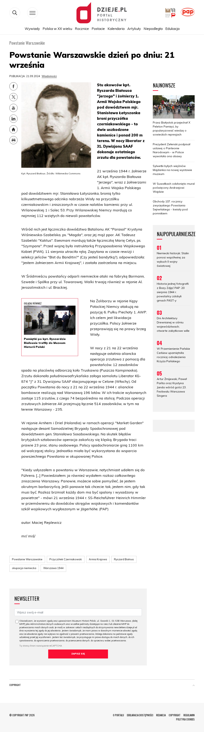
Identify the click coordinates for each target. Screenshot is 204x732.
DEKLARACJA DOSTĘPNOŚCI (140, 715)
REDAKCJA (161, 715)
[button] (194, 686)
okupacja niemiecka (24, 568)
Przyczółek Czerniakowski (65, 559)
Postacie (98, 28)
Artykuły (134, 28)
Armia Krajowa (98, 559)
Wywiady (32, 28)
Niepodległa (153, 28)
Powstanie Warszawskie (27, 559)
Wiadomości (49, 76)
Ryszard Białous (124, 559)
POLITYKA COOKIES (185, 719)
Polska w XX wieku (57, 28)
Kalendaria (116, 28)
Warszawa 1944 (53, 568)
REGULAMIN (189, 715)
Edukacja (172, 28)
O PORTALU (118, 715)
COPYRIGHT (174, 715)
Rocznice (82, 28)
